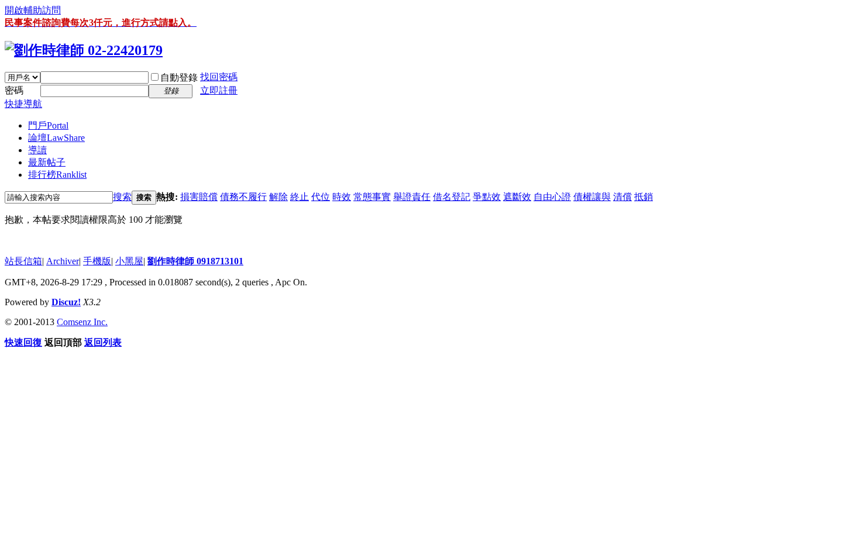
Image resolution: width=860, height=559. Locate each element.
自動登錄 (179, 77)
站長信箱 (23, 261)
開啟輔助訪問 (33, 10)
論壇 (56, 138)
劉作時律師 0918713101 (195, 261)
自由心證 (552, 197)
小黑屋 (129, 261)
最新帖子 (47, 162)
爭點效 (487, 197)
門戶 (48, 125)
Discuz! (66, 302)
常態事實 (372, 197)
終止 (299, 197)
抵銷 (643, 197)
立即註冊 (219, 90)
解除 (278, 197)
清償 (622, 197)
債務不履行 (243, 197)
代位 (320, 197)
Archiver (62, 261)
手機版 (97, 261)
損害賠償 (199, 197)
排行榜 (57, 175)
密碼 (14, 90)
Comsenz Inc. (82, 322)
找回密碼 (219, 77)
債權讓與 (592, 197)
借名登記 (451, 197)
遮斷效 (517, 197)
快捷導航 (23, 104)
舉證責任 (412, 197)
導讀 (37, 150)
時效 (341, 197)
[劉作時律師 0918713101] (84, 50)
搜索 (122, 197)
